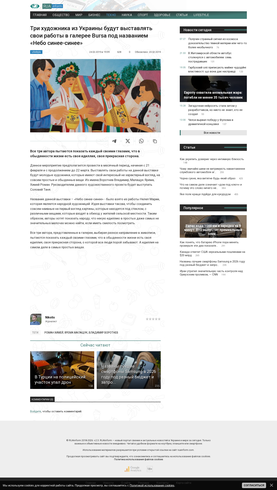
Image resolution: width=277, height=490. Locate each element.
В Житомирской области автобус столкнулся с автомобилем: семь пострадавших (210, 57)
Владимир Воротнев (103, 332)
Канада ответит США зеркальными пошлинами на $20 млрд (212, 253)
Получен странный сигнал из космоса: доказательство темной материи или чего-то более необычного (217, 43)
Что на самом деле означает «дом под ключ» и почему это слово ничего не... (211, 186)
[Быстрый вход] (240, 6)
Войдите (35, 411)
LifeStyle (36, 52)
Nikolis (50, 317)
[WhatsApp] (141, 141)
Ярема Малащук (76, 332)
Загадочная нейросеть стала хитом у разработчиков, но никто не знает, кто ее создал (215, 110)
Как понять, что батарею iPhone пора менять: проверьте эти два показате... (209, 244)
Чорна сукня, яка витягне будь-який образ (211, 178)
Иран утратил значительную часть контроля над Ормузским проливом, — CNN (211, 272)
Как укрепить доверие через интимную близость (212, 160)
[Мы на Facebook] (101, 432)
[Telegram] (114, 141)
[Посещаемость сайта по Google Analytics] (133, 469)
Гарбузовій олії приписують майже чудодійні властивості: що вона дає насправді (217, 69)
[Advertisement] (95, 281)
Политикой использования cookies (152, 485)
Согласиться (254, 485)
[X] (128, 141)
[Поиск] (227, 6)
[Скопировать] (155, 141)
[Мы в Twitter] (176, 432)
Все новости (212, 132)
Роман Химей (53, 332)
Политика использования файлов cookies (138, 459)
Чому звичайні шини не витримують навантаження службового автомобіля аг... (212, 170)
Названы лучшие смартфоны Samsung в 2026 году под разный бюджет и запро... (212, 263)
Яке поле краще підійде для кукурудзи (209, 194)
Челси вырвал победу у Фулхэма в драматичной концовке (210, 122)
